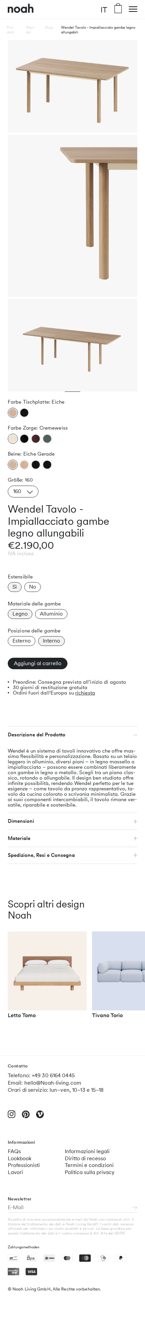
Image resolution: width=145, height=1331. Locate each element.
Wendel (30, 29)
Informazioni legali (87, 1151)
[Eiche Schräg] (24, 465)
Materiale (19, 838)
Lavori (15, 1172)
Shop (49, 27)
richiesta (85, 693)
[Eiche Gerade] (13, 465)
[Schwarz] (24, 413)
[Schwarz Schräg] (47, 465)
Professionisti (24, 1165)
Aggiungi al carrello (37, 663)
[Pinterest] (26, 1117)
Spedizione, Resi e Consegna (41, 855)
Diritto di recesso (85, 1158)
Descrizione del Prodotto (36, 735)
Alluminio (51, 613)
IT (103, 9)
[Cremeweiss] (13, 439)
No (32, 586)
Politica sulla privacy (89, 1172)
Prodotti (10, 29)
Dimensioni (21, 821)
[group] (47, 978)
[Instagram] (12, 1117)
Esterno (21, 640)
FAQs (14, 1151)
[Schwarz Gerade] (36, 465)
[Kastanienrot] (36, 439)
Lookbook (19, 1158)
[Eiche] (13, 413)
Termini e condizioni (89, 1165)
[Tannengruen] (47, 439)
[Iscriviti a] (134, 1208)
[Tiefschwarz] (24, 439)
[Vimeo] (40, 1117)
